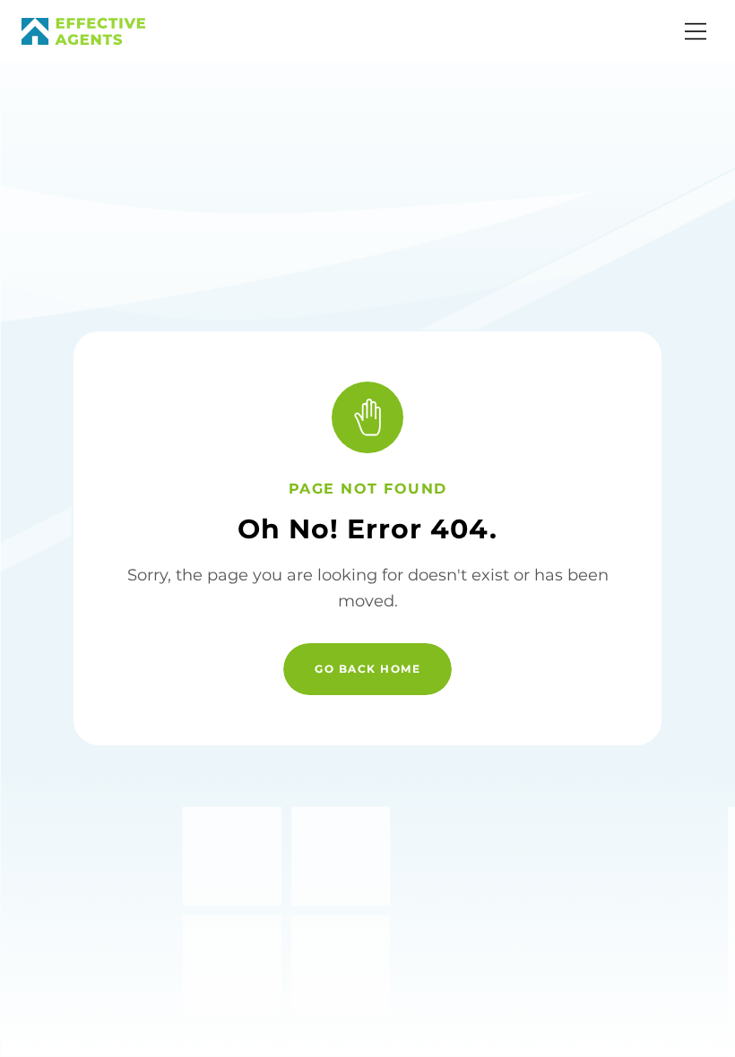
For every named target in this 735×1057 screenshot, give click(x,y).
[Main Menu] (695, 31)
